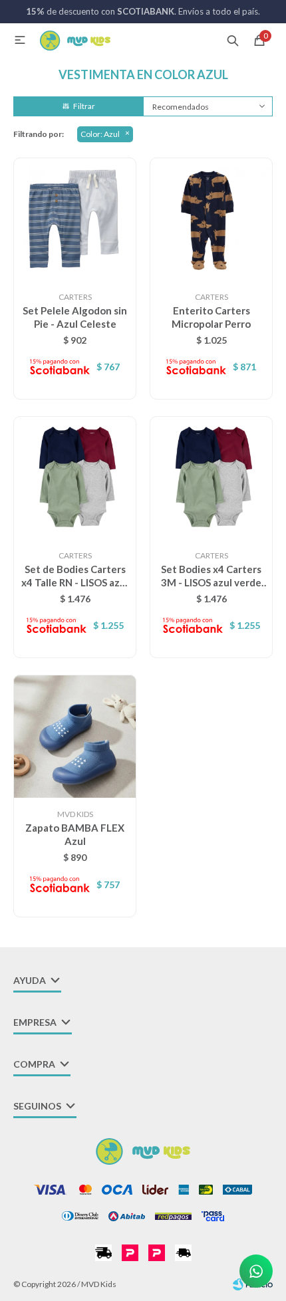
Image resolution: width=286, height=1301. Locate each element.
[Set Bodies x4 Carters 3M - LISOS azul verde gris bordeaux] (211, 477)
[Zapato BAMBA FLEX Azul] (74, 736)
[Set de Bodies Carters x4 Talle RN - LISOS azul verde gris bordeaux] (74, 477)
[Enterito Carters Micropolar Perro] (211, 219)
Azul (100, 134)
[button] (232, 40)
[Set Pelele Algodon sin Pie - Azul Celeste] (74, 219)
